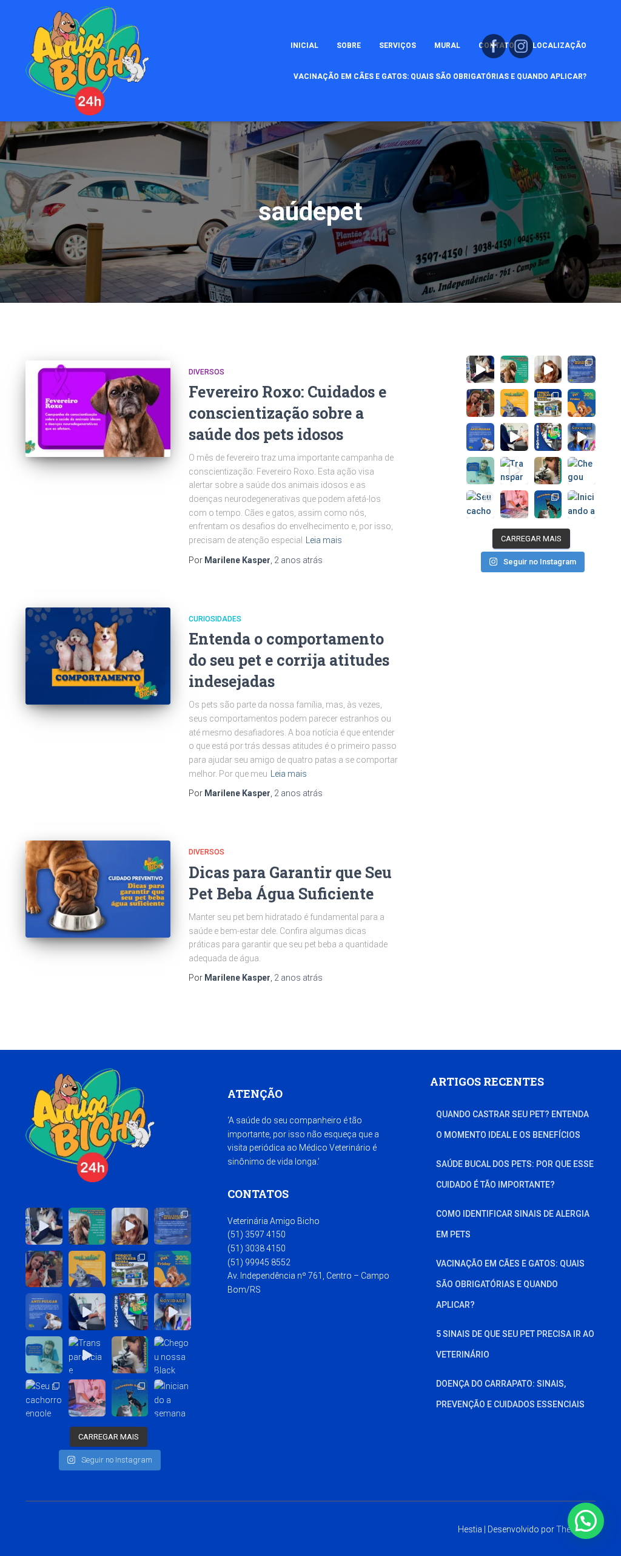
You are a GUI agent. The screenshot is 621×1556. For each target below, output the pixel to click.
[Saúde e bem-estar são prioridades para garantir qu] (480, 471)
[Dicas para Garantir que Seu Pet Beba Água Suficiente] (97, 889)
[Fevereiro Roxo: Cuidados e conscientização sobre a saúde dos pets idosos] (97, 409)
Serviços (397, 45)
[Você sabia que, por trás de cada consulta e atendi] (514, 437)
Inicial (304, 45)
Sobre (349, 45)
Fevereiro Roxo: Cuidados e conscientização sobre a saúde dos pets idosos (287, 413)
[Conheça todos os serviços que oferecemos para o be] (548, 437)
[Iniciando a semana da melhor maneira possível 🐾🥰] (582, 504)
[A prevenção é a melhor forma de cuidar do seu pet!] (480, 437)
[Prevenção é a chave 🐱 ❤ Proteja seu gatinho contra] (514, 403)
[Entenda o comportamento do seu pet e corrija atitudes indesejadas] (97, 656)
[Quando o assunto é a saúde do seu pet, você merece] (548, 403)
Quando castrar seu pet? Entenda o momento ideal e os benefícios (512, 1124)
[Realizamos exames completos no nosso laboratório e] (548, 471)
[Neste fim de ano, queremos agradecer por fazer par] (582, 437)
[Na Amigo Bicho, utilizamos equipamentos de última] (514, 504)
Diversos (206, 372)
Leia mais (324, 540)
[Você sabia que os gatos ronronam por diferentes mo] (548, 504)
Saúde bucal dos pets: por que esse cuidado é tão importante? (515, 1174)
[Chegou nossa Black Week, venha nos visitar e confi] (582, 471)
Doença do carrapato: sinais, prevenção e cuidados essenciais (510, 1394)
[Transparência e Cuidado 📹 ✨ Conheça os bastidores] (514, 471)
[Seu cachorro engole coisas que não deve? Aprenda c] (480, 504)
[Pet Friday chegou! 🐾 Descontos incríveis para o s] (582, 403)
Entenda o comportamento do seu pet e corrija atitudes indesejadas (289, 660)
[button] (586, 1521)
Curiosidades (215, 619)
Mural (447, 45)
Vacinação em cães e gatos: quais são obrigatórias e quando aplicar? (440, 76)
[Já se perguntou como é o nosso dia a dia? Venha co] (480, 370)
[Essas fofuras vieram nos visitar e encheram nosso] (548, 370)
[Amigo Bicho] (87, 60)
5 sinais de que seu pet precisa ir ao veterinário (515, 1344)
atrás (298, 560)
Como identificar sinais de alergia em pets (512, 1224)
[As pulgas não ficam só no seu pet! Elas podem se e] (582, 370)
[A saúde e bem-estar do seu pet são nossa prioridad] (514, 370)
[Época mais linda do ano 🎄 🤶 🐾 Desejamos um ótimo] (480, 403)
